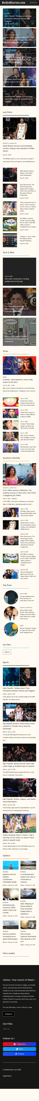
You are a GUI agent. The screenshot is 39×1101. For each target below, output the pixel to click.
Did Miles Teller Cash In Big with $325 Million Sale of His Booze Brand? (28, 513)
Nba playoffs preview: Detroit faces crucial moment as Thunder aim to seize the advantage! (18, 59)
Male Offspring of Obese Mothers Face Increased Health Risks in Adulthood (26, 909)
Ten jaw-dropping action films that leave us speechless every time (27, 598)
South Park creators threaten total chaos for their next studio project (27, 403)
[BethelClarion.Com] (13, 3)
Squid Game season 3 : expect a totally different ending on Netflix (27, 414)
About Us (25, 1007)
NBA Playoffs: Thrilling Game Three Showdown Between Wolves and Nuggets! (18, 18)
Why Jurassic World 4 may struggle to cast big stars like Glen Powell (27, 437)
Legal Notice (7, 1076)
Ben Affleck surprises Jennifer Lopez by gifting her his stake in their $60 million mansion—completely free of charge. (28, 223)
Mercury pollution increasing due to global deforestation (10, 936)
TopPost (6, 652)
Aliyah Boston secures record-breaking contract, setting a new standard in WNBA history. (18, 148)
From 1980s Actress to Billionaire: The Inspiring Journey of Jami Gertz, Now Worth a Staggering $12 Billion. (19, 39)
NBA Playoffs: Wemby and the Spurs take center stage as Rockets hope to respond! (19, 99)
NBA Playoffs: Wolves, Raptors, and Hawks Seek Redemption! (27, 173)
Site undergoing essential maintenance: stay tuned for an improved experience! (16, 308)
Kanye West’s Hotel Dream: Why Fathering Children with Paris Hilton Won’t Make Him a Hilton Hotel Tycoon (27, 614)
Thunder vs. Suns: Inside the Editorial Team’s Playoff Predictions (27, 239)
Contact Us (8, 1014)
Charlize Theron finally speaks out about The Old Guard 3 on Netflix (27, 426)
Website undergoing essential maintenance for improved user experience (16, 338)
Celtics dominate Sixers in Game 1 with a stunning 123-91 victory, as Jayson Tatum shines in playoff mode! (28, 207)
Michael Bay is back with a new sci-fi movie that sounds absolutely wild (28, 449)
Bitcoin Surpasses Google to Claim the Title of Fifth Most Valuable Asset (28, 630)
